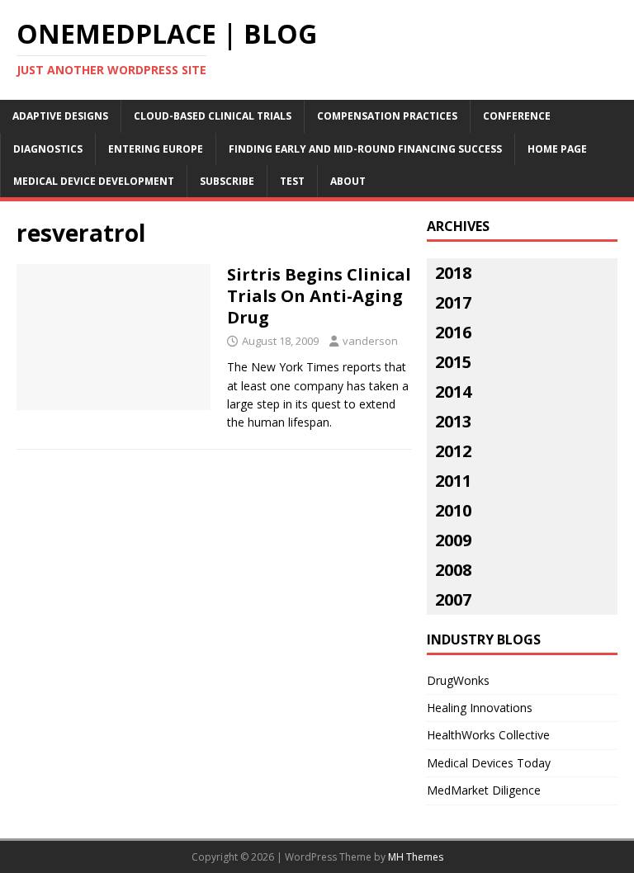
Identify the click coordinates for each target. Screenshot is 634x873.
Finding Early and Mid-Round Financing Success (365, 149)
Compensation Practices (387, 116)
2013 (453, 421)
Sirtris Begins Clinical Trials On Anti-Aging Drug (319, 295)
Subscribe (227, 181)
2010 (453, 510)
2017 (453, 302)
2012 (453, 451)
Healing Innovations (479, 707)
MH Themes (415, 857)
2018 (453, 273)
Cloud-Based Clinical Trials (212, 116)
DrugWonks (458, 680)
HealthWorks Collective (488, 735)
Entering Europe (155, 149)
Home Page (557, 149)
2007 (453, 599)
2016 (453, 332)
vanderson (370, 340)
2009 (453, 540)
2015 (453, 362)
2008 (453, 570)
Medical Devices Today (489, 763)
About (348, 181)
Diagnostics (48, 149)
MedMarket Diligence (484, 790)
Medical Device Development (93, 181)
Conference (517, 116)
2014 (453, 391)
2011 (453, 481)
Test (292, 181)
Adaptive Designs (60, 116)
